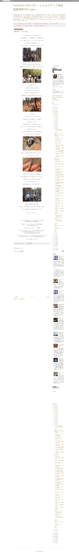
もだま (56, 132)
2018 (55, 236)
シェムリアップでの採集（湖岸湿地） (59, 148)
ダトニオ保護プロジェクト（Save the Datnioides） (23, 25)
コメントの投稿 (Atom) (20, 299)
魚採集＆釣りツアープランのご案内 (24, 23)
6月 (55, 123)
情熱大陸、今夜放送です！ (61, 257)
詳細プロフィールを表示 (57, 86)
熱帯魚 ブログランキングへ (57, 388)
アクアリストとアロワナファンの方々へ (61, 291)
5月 (55, 125)
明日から (56, 158)
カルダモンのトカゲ (58, 142)
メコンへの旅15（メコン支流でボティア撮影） (59, 175)
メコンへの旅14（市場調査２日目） (59, 177)
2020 (55, 111)
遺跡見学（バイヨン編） (59, 133)
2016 (55, 239)
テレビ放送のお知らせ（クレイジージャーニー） (59, 221)
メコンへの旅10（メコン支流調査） (59, 188)
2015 (55, 241)
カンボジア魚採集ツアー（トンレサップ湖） (59, 130)
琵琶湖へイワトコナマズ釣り (61, 319)
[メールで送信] (27, 243)
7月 (55, 122)
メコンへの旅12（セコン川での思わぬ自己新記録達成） (59, 182)
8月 (55, 120)
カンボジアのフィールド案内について (59, 218)
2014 (55, 243)
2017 (55, 238)
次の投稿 (16, 297)
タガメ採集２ (60, 358)
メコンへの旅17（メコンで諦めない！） (59, 169)
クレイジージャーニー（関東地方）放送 (59, 216)
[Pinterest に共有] (31, 243)
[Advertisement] (32, 287)
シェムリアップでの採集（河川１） (59, 154)
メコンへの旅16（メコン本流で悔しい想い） (59, 172)
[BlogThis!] (28, 243)
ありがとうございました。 (61, 280)
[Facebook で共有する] (30, 243)
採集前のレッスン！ (58, 213)
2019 (55, 112)
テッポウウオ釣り (58, 140)
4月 (55, 126)
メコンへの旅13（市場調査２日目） (59, 180)
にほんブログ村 (55, 99)
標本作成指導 (57, 159)
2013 (55, 244)
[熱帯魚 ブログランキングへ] (56, 387)
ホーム (15, 23)
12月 (56, 114)
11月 (56, 115)
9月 (55, 118)
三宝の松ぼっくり (58, 524)
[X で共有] (29, 243)
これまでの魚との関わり (53, 23)
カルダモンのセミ (58, 143)
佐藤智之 (60, 74)
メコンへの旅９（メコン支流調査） (59, 191)
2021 (55, 109)
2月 (55, 233)
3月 (55, 128)
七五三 (56, 229)
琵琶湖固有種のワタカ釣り (61, 305)
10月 (56, 117)
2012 (55, 246)
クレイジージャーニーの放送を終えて (59, 139)
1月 (55, 234)
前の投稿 (48, 297)
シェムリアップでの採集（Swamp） (59, 156)
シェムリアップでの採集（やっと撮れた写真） (59, 151)
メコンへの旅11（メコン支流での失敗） (59, 186)
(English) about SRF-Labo (39, 25)
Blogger (41, 551)
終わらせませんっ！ (57, 269)
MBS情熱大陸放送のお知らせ (61, 333)
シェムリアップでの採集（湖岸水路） (59, 146)
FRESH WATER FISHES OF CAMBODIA (40, 23)
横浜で (56, 231)
